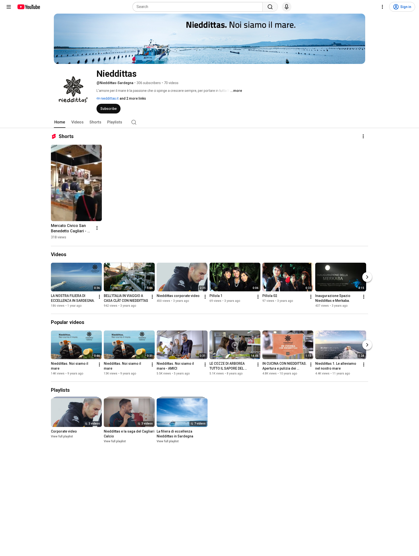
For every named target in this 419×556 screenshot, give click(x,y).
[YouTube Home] (28, 7)
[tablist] (209, 122)
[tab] (59, 122)
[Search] (270, 7)
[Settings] (382, 7)
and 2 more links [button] (133, 98)
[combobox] (199, 7)
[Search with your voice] (286, 7)
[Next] (367, 277)
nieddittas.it (109, 98)
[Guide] (9, 7)
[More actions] (363, 136)
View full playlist (62, 436)
